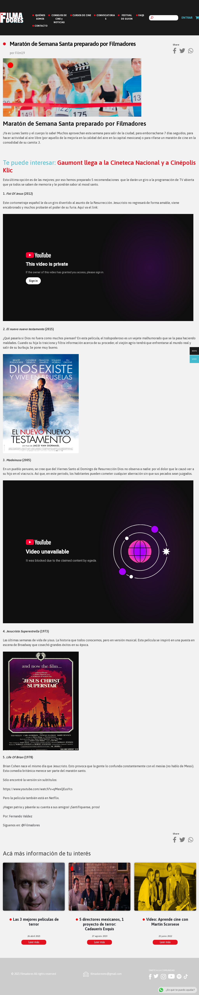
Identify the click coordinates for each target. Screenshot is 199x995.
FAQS (141, 15)
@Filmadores (30, 825)
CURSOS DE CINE (81, 15)
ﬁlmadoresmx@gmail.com (106, 973)
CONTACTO (41, 25)
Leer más (33, 942)
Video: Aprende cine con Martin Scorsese (167, 921)
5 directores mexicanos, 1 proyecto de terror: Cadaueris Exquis (101, 924)
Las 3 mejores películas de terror (36, 921)
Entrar (187, 17)
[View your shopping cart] (197, 17)
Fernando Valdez (20, 816)
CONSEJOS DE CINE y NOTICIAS (59, 19)
